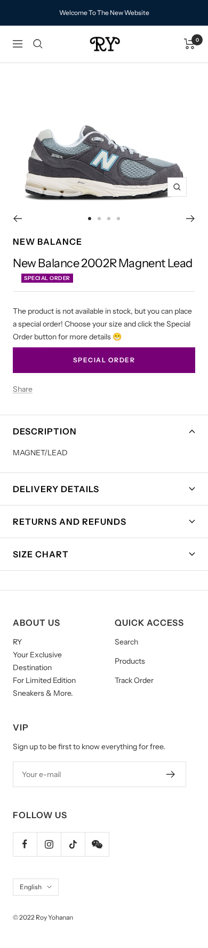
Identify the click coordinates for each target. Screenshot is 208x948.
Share (23, 389)
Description (45, 431)
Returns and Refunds (69, 521)
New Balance (47, 241)
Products (130, 661)
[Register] (170, 774)
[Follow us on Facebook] (25, 844)
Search (126, 642)
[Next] (190, 218)
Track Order (134, 680)
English (31, 887)
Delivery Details (56, 489)
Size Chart (41, 554)
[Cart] (189, 43)
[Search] (38, 44)
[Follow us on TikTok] (73, 844)
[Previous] (17, 218)
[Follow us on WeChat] (97, 844)
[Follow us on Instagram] (49, 844)
